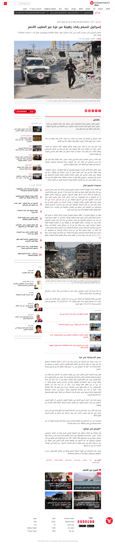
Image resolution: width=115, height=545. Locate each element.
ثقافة (81, 9)
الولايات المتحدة (58, 460)
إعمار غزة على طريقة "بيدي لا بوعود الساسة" (73, 324)
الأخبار (108, 9)
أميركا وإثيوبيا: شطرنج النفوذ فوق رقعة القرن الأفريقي (27, 240)
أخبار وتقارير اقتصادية (26, 136)
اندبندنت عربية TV (35, 9)
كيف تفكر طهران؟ (27, 272)
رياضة (66, 9)
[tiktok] (81, 521)
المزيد (25, 9)
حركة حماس (77, 460)
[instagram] (88, 521)
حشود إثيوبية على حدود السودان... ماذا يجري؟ (27, 211)
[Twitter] (91, 521)
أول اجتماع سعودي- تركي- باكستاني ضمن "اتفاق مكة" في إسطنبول (27, 226)
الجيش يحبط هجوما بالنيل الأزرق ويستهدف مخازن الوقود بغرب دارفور (39, 13)
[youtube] (86, 521)
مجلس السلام (96, 462)
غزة (89, 204)
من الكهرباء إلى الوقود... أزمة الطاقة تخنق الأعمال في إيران (76, 13)
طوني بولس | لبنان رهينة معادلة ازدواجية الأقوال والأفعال (28, 218)
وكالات (98, 38)
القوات (53, 199)
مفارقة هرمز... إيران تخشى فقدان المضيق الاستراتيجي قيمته (27, 247)
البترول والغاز (28, 165)
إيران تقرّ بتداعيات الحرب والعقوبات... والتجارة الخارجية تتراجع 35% (26, 190)
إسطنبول (64, 361)
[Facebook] (93, 521)
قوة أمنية (49, 460)
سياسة (100, 9)
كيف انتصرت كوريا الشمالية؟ (24, 295)
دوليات (30, 127)
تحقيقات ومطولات (50, 9)
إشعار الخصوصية (69, 521)
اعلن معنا (71, 531)
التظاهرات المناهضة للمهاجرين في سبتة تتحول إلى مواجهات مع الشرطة (88, 505)
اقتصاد (88, 9)
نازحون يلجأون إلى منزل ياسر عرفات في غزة (74, 314)
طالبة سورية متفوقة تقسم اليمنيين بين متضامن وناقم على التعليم (27, 197)
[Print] (86, 110)
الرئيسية (98, 21)
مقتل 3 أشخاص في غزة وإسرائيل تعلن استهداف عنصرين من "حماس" (59, 505)
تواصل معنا (71, 528)
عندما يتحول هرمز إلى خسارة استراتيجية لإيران (24, 318)
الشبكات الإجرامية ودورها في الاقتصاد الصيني (24, 329)
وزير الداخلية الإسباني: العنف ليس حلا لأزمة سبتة (24, 149)
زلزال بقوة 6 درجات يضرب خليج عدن (87, 488)
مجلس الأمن (68, 460)
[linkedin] (83, 521)
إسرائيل (85, 460)
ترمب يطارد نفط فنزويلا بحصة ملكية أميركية (24, 168)
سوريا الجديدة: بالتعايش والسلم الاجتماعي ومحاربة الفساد (23, 284)
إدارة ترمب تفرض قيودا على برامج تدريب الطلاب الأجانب (23, 130)
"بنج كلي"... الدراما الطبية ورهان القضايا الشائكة (28, 254)
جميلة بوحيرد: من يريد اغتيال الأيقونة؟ (24, 307)
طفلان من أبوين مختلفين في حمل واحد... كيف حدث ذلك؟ (24, 178)
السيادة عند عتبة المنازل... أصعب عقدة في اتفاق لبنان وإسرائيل (26, 204)
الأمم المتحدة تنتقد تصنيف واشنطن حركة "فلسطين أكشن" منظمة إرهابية (23, 159)
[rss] (78, 521)
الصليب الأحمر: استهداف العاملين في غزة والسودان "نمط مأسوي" (69, 336)
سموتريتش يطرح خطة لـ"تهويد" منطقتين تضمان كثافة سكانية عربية (59, 486)
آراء (94, 9)
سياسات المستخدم (69, 518)
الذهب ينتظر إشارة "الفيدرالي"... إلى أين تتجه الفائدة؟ (23, 140)
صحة (60, 9)
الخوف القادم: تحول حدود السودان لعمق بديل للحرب (27, 233)
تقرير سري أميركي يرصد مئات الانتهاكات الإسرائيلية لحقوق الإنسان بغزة (69, 346)
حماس (98, 235)
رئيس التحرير (70, 525)
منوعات (73, 9)
